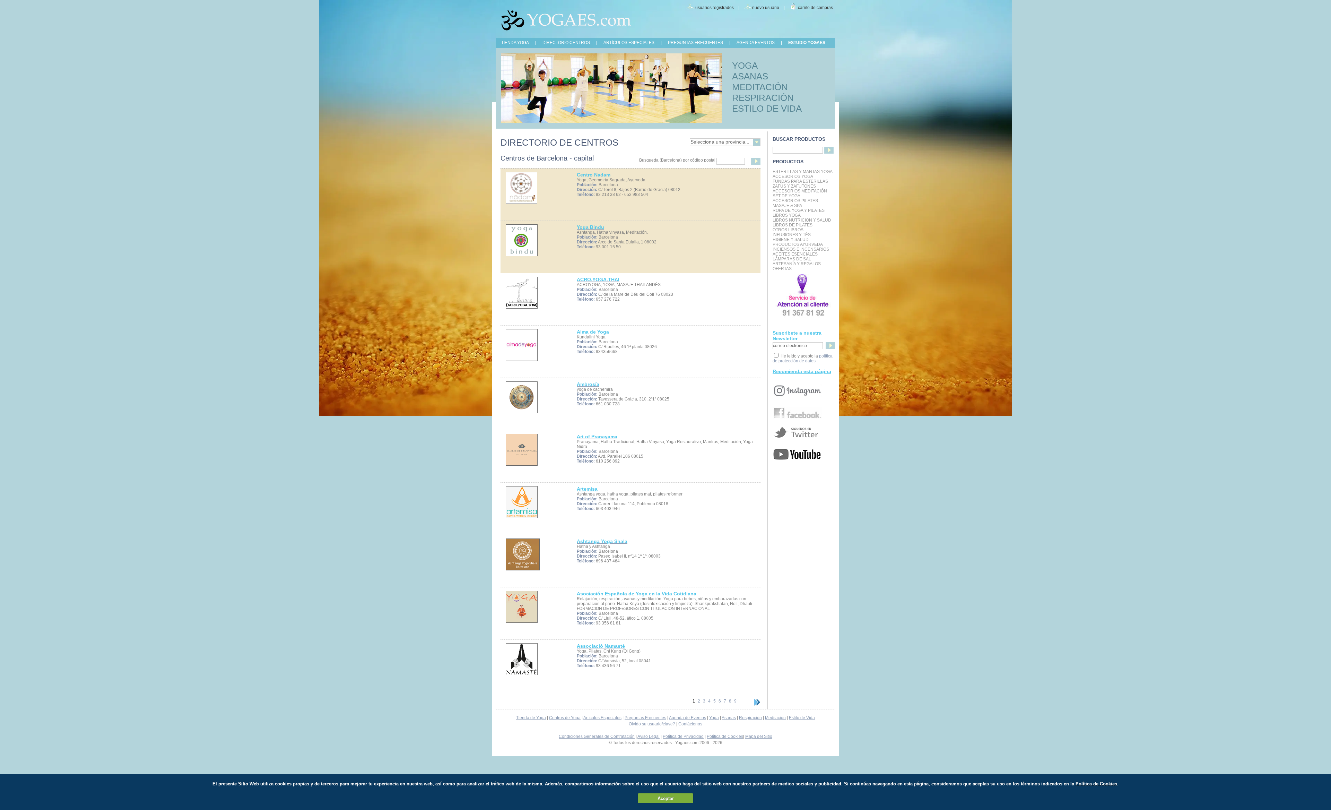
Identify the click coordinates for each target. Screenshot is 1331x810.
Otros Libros (788, 229)
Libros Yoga (787, 215)
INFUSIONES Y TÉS (792, 234)
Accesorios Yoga (793, 176)
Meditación (775, 717)
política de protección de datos (803, 358)
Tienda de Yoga (531, 717)
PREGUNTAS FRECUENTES (695, 42)
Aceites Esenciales (795, 254)
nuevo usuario (765, 7)
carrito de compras (815, 7)
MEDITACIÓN (760, 87)
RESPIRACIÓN (763, 98)
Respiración (750, 717)
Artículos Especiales (602, 717)
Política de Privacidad (683, 736)
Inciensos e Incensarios (801, 249)
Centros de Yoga (565, 717)
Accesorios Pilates (795, 200)
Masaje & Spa (787, 205)
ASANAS (750, 76)
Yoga (714, 717)
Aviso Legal (648, 736)
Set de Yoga (786, 195)
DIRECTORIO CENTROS (566, 42)
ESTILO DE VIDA (767, 108)
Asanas (729, 717)
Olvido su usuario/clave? (652, 724)
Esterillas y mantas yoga (803, 171)
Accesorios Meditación (800, 191)
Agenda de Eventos (687, 717)
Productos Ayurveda (798, 244)
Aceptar (666, 798)
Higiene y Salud (791, 239)
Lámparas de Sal (792, 259)
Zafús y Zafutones (794, 186)
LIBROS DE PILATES (792, 225)
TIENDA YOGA (515, 42)
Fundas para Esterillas (800, 181)
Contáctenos (690, 724)
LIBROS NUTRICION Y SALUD (802, 220)
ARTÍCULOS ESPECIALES (628, 42)
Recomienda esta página (802, 371)
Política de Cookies (725, 736)
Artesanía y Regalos (797, 263)
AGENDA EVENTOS (756, 42)
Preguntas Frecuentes (645, 717)
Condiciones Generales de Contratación (597, 736)
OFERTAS (782, 268)
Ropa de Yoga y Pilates (799, 210)
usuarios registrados (714, 7)
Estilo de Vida (802, 717)
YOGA (745, 65)
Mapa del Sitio (758, 736)
